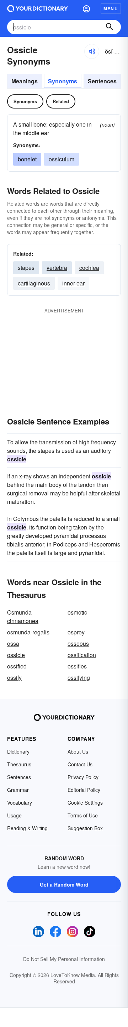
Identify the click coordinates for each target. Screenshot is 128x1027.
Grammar (18, 789)
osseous (78, 643)
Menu (110, 8)
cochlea (89, 267)
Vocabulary (19, 802)
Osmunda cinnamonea (22, 616)
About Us (78, 751)
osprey (76, 632)
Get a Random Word (64, 884)
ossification (82, 655)
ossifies (77, 666)
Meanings (24, 81)
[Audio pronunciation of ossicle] (91, 51)
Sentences (102, 81)
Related (61, 101)
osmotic (77, 612)
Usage (14, 815)
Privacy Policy (83, 777)
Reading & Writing (27, 828)
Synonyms (62, 81)
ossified (17, 666)
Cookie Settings (85, 802)
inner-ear (73, 283)
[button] (86, 8)
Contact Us (80, 764)
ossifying (79, 677)
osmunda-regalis (28, 632)
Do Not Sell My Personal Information (64, 958)
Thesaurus (19, 764)
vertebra (57, 267)
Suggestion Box (85, 828)
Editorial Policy (84, 789)
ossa (13, 643)
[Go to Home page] (37, 8)
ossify (14, 677)
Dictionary (18, 751)
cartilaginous (34, 283)
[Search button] (109, 27)
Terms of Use (83, 815)
